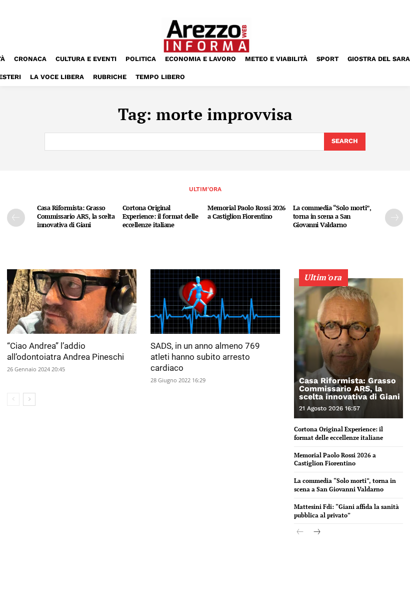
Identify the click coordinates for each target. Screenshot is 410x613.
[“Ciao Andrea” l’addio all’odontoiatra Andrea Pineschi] (71, 301)
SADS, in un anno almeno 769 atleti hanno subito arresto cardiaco (205, 357)
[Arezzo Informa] (206, 36)
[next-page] (394, 218)
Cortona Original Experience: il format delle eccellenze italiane (160, 216)
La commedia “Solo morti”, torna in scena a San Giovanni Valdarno (332, 216)
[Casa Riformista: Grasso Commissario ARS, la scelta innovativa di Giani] (348, 348)
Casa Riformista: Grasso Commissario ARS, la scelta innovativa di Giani (75, 216)
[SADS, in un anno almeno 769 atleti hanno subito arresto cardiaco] (215, 301)
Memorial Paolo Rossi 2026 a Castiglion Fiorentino (247, 212)
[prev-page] (16, 218)
